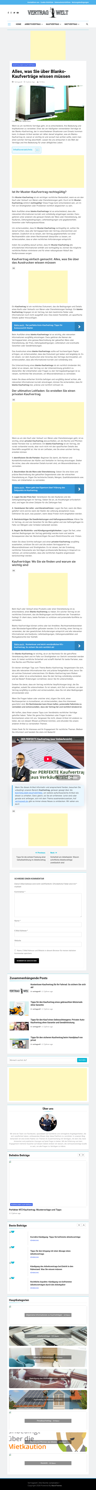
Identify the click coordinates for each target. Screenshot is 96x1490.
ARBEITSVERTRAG (33, 24)
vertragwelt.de (21, 801)
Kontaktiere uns (33, 2)
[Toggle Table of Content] (36, 150)
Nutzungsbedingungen (80, 2)
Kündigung (34, 1242)
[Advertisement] (48, 45)
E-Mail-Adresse (21, 931)
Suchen (82, 1060)
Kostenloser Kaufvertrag (24, 65)
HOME (18, 24)
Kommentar (19, 892)
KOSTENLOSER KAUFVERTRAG (28, 793)
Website (17, 940)
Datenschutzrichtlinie (63, 2)
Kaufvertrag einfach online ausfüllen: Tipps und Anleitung (38, 1209)
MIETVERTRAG (71, 24)
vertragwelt (18, 82)
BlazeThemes (57, 1486)
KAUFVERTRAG (52, 24)
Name (17, 921)
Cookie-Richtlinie (47, 2)
